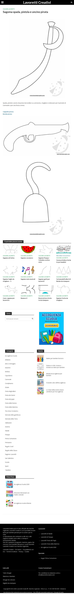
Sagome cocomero (27, 258)
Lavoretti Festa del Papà (48, 540)
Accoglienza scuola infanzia (22, 503)
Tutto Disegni (7, 573)
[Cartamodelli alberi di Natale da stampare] (63, 270)
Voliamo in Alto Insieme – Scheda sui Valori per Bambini (55, 366)
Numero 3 (24, 298)
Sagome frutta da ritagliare (62, 299)
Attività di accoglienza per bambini (54, 374)
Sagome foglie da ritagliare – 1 (8, 280)
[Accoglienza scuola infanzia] (9, 503)
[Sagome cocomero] (28, 249)
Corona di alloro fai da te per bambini (63, 261)
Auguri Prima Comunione (48, 558)
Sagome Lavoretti (9, 9)
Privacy (21, 551)
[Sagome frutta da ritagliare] (63, 289)
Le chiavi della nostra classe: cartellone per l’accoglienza (55, 391)
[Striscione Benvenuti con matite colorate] (9, 493)
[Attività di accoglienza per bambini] (40, 374)
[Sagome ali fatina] (10, 249)
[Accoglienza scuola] (51, 328)
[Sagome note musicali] (28, 270)
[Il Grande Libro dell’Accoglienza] (40, 382)
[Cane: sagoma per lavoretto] (10, 289)
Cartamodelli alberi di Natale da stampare (63, 280)
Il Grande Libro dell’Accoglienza (55, 383)
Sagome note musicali (28, 279)
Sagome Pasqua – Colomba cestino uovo (44, 260)
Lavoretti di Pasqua (47, 537)
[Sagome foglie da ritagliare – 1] (10, 270)
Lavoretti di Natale (46, 534)
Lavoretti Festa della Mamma (50, 544)
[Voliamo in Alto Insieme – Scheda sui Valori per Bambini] (40, 366)
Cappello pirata (8, 112)
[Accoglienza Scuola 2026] (9, 484)
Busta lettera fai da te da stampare (45, 299)
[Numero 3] (28, 289)
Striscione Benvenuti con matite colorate (21, 494)
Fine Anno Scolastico (63, 256)
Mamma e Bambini (9, 576)
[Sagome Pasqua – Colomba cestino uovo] (45, 249)
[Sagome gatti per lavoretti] (45, 270)
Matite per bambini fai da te (54, 358)
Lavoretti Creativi (37, 2)
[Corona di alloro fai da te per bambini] (63, 249)
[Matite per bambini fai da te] (40, 358)
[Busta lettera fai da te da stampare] (45, 289)
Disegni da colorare (9, 580)
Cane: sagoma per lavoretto (9, 299)
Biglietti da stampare (9, 583)
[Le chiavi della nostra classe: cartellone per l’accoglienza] (40, 390)
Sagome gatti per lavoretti (44, 280)
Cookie (27, 551)
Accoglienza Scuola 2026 (21, 484)
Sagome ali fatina (8, 258)
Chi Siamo (18, 549)
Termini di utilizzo (11, 551)
